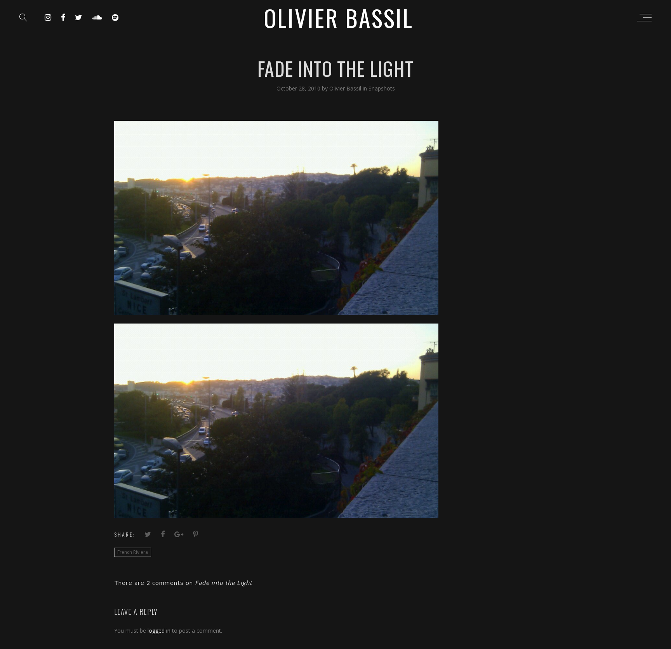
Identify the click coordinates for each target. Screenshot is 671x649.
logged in (159, 630)
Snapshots (382, 88)
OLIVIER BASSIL (338, 17)
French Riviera (132, 552)
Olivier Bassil (346, 88)
